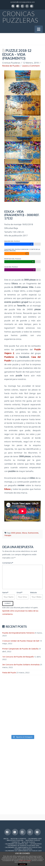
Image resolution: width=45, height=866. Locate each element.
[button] (39, 29)
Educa (24, 533)
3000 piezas (16, 533)
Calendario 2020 (35, 838)
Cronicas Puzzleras (20, 16)
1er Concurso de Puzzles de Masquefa (18, 656)
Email (19, 592)
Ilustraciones (33, 533)
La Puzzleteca (36, 844)
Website (33, 592)
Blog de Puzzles (28, 842)
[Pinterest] (32, 6)
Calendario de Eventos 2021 (16, 844)
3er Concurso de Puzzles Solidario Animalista (20, 664)
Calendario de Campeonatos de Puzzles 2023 (23, 847)
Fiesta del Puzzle (9, 672)
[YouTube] (22, 6)
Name (5, 592)
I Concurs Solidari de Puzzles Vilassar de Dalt (20, 641)
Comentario (7, 563)
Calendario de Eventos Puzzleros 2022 (23, 845)
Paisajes (8, 535)
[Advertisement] (22, 703)
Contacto (16, 842)
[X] (18, 6)
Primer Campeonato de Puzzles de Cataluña (20, 648)
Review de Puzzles (11, 65)
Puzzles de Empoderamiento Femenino (18, 633)
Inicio (6, 838)
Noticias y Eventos (18, 838)
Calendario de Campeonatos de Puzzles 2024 (23, 851)
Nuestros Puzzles (33, 840)
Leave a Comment (31, 65)
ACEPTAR (23, 864)
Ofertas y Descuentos (23, 849)
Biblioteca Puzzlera (15, 840)
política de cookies (25, 860)
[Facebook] (13, 6)
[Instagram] (27, 6)
